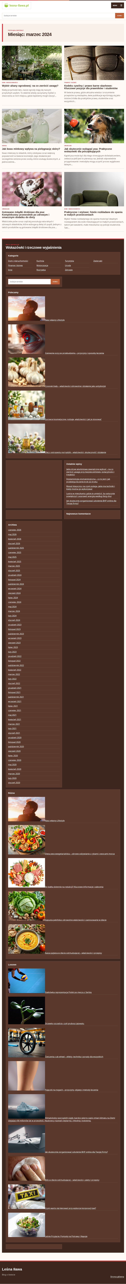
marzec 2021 (14, 724)
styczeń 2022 (14, 683)
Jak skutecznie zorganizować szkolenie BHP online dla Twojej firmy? (76, 1152)
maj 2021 (12, 715)
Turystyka (69, 261)
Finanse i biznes (70, 82)
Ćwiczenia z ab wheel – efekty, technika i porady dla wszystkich (74, 1056)
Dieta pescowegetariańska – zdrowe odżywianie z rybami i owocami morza (80, 853)
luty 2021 (12, 728)
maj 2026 (12, 534)
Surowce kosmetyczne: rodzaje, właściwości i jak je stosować (73, 419)
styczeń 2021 (14, 733)
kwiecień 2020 (14, 769)
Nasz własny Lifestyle (55, 320)
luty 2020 (12, 778)
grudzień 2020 (14, 737)
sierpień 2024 (14, 593)
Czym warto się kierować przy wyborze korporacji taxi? (70, 1208)
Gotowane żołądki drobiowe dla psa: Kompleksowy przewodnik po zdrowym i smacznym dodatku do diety (25, 215)
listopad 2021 (14, 692)
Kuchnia (40, 261)
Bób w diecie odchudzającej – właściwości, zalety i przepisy (72, 1180)
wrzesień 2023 (14, 638)
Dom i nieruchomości (10, 82)
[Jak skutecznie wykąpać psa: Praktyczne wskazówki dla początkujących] (94, 126)
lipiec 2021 (13, 706)
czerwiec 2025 (14, 552)
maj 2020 (12, 764)
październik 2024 (16, 584)
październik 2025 (16, 548)
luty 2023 (12, 651)
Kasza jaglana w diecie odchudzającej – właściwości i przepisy (73, 953)
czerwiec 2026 (14, 530)
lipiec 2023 (13, 647)
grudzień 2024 (14, 575)
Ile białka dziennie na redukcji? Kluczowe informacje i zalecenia (74, 886)
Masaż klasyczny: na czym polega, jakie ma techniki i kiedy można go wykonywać (90, 487)
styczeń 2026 (14, 543)
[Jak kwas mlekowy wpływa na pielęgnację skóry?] (32, 126)
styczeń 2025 (14, 570)
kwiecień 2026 (14, 539)
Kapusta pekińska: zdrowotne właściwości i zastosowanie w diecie (75, 920)
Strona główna (117, 1276)
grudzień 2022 (14, 656)
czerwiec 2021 (14, 710)
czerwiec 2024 (14, 602)
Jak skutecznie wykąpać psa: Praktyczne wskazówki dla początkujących (88, 150)
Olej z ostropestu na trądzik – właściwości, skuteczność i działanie (75, 452)
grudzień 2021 (14, 688)
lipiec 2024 (13, 597)
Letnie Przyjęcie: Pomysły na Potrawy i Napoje (66, 1236)
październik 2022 (16, 665)
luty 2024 (12, 615)
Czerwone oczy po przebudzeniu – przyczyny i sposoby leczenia (74, 353)
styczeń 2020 (14, 782)
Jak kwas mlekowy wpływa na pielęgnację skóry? (31, 149)
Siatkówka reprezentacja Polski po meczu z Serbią (68, 992)
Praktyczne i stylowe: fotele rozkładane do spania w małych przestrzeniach (93, 213)
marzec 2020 (14, 773)
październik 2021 (16, 697)
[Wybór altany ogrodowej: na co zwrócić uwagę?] (32, 63)
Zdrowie (69, 269)
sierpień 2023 (14, 642)
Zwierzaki (68, 146)
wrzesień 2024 (14, 588)
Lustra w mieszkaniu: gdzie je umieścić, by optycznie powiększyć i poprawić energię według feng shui (90, 495)
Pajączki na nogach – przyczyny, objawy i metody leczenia (71, 1089)
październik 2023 (16, 633)
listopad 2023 (14, 629)
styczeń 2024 (14, 620)
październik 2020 (16, 746)
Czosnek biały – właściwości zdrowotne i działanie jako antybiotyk (75, 386)
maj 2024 (12, 606)
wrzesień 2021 (14, 701)
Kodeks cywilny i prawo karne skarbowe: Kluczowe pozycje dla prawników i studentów (91, 87)
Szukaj (119, 15)
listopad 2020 (14, 742)
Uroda (4, 146)
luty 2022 (12, 678)
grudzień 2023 (14, 624)
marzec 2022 (14, 674)
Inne (10, 269)
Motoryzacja (42, 265)
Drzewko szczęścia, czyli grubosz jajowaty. (64, 1023)
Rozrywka (41, 269)
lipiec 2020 (13, 755)
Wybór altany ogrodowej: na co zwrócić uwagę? (30, 85)
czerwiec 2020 (14, 760)
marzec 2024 (14, 611)
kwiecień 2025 (14, 561)
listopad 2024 (14, 579)
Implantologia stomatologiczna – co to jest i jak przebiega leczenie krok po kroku (88, 480)
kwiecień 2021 (14, 719)
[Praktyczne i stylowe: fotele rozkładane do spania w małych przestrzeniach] (94, 189)
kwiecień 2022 (14, 670)
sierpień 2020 (14, 751)
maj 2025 (12, 557)
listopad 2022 (14, 660)
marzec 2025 (14, 566)
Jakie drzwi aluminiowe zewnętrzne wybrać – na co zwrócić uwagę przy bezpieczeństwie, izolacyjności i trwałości (90, 472)
